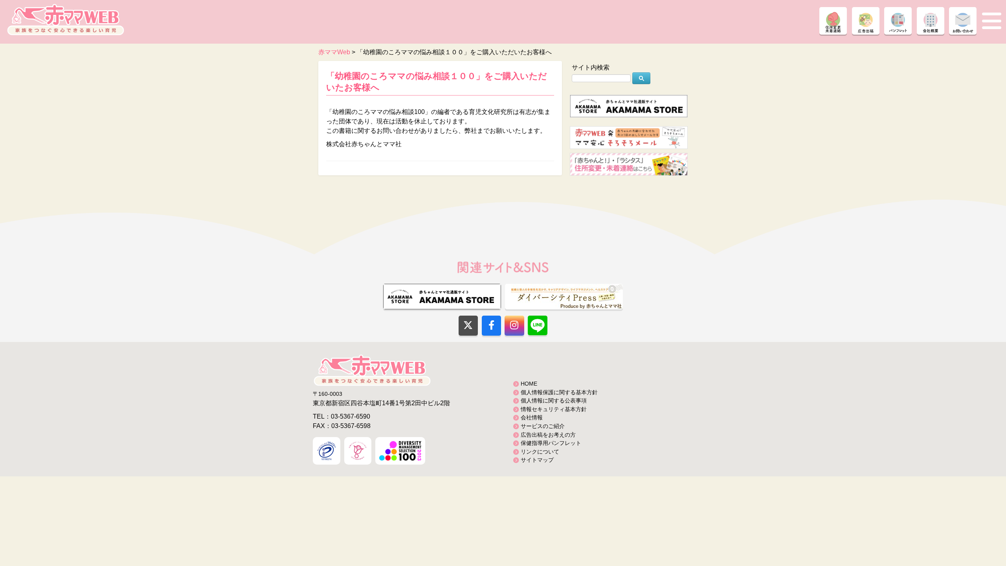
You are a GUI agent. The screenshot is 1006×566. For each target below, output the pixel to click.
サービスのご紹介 (543, 426)
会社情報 (532, 417)
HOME (529, 383)
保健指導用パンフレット (551, 443)
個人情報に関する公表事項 (554, 400)
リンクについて (540, 451)
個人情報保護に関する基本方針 (559, 392)
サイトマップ (537, 460)
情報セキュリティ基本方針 (554, 409)
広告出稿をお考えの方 (548, 435)
